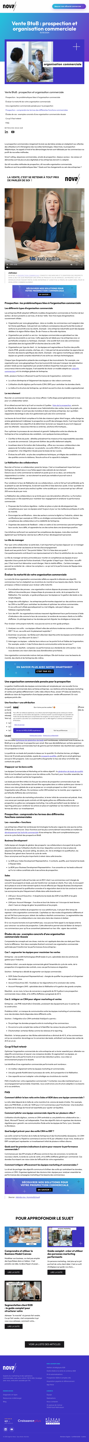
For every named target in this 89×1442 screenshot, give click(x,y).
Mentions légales (65, 1437)
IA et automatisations (55, 1374)
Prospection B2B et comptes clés (59, 1378)
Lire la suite (14, 1272)
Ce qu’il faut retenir (13, 118)
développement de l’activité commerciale (21, 832)
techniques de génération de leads (30, 740)
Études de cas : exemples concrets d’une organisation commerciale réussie (36, 114)
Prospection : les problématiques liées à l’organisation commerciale (33, 97)
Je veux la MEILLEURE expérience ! (28, 730)
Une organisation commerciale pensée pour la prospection (29, 106)
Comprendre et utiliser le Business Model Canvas (19, 1252)
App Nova (50, 1384)
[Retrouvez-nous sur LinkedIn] (6, 132)
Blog (4, 1401)
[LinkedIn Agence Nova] (5, 1429)
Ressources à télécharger (12, 1398)
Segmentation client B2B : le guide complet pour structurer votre (19, 1308)
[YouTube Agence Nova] (11, 1429)
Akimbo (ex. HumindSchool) (28, 1197)
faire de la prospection (62, 405)
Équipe (49, 1395)
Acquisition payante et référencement (60, 1381)
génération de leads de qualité (70, 771)
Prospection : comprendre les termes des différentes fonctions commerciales (37, 110)
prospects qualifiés (48, 756)
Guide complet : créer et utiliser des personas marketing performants (65, 1253)
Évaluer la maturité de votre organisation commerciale (28, 101)
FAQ (7, 123)
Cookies (83, 1437)
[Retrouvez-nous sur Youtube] (13, 132)
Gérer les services (19, 724)
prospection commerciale (28, 275)
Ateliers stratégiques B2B (56, 1367)
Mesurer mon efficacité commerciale (69, 6)
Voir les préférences (60, 730)
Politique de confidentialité (50, 735)
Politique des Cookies (36, 735)
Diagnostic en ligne (10, 1395)
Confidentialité (75, 1437)
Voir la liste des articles (44, 1344)
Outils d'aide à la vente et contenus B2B (61, 1371)
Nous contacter (52, 1401)
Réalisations (51, 1398)
